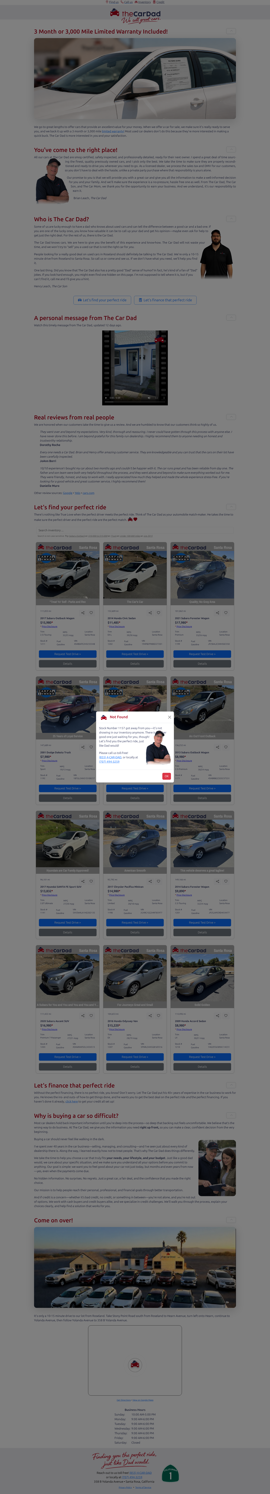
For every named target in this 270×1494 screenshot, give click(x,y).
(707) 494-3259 (109, 761)
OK (167, 776)
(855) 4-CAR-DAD (110, 757)
